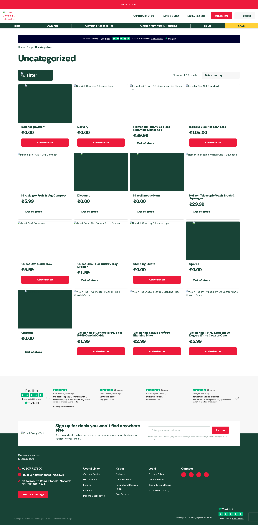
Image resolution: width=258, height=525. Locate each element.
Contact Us (221, 15)
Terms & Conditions (160, 485)
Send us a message (33, 494)
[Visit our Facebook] (183, 474)
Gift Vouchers (91, 479)
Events (87, 485)
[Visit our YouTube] (198, 474)
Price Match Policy (159, 490)
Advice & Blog (171, 15)
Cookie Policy (156, 479)
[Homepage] (12, 16)
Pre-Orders (122, 494)
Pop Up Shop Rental (94, 495)
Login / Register (196, 15)
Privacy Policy (156, 474)
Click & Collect (124, 479)
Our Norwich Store (143, 15)
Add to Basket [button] (45, 142)
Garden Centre (91, 474)
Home (21, 47)
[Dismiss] (253, 4)
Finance (87, 490)
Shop (30, 47)
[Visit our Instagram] (191, 474)
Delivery (120, 474)
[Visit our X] (206, 474)
